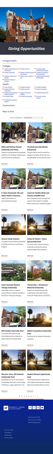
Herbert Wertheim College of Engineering (43, 76)
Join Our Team (8, 430)
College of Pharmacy (41, 89)
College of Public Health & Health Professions (11, 93)
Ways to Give (8, 111)
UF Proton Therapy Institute (41, 97)
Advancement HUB (34, 417)
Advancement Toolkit (34, 420)
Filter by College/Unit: (16, 117)
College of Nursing (25, 89)
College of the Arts (25, 69)
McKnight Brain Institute (42, 92)
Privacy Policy (8, 438)
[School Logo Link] (14, 408)
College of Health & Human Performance (27, 73)
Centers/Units (9, 105)
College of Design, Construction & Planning (42, 69)
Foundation (7, 432)
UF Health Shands (8, 96)
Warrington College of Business (9, 80)
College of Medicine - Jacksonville (9, 89)
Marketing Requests (34, 422)
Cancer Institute (8, 87)
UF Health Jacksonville (26, 96)
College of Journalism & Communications (42, 73)
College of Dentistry (25, 87)
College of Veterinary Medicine (25, 93)
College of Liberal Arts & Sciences (10, 76)
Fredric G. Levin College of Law (26, 76)
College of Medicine (41, 87)
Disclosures (8, 435)
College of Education (9, 72)
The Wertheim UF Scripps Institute (10, 100)
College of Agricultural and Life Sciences (11, 69)
